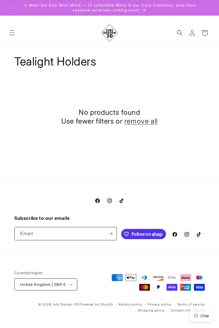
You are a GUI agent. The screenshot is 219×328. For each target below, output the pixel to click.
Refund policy (130, 304)
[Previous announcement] (11, 7)
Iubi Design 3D (65, 304)
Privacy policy (159, 304)
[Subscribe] (110, 233)
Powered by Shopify (96, 304)
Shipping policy (151, 310)
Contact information (188, 310)
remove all (141, 121)
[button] (12, 32)
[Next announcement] (208, 7)
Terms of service (191, 304)
